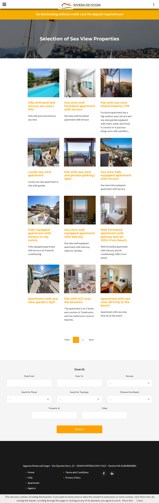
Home (31, 472)
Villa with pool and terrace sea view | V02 (41, 106)
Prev (67, 340)
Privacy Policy (73, 477)
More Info (127, 500)
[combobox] (129, 383)
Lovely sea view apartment (39, 173)
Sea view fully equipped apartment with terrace (116, 175)
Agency (32, 488)
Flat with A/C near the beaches (77, 300)
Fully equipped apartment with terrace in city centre (39, 235)
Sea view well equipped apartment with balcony (79, 233)
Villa (30, 477)
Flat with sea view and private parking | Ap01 (79, 175)
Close (140, 500)
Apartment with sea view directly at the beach (115, 302)
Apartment (33, 482)
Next (91, 340)
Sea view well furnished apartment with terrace (79, 106)
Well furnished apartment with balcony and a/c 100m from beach (114, 235)
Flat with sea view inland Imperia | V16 (115, 104)
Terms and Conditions (77, 472)
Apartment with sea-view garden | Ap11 (43, 300)
